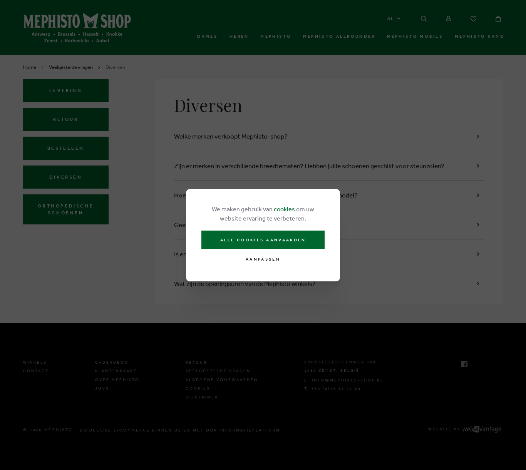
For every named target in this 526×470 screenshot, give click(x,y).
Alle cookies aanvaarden (263, 240)
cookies (284, 209)
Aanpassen (263, 259)
